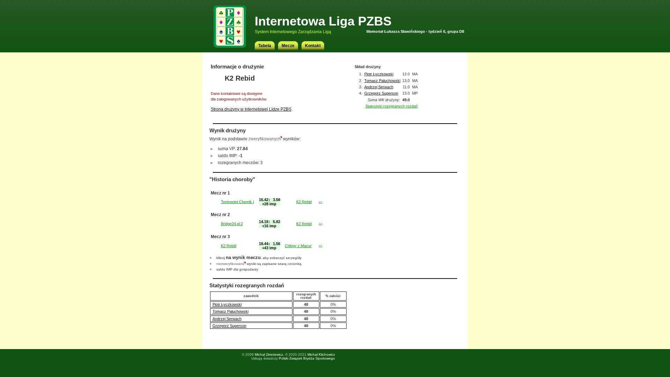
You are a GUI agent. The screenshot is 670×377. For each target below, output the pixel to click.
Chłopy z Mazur (298, 246)
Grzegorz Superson (381, 93)
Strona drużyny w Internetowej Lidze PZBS (251, 109)
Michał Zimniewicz (269, 354)
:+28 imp (269, 202)
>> (320, 202)
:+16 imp (269, 224)
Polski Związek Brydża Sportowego (307, 358)
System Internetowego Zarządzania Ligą (293, 31)
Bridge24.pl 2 (232, 224)
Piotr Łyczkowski (378, 74)
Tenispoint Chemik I (237, 202)
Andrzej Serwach (378, 87)
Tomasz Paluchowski (382, 81)
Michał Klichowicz (321, 354)
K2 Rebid (304, 202)
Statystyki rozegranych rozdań (391, 106)
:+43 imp (269, 246)
